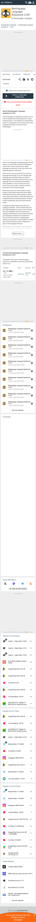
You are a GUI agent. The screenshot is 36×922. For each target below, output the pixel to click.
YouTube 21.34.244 (14, 840)
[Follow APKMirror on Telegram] (22, 584)
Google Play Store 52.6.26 (16, 676)
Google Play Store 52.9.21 (16, 765)
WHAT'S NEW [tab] (6, 74)
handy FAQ (13, 261)
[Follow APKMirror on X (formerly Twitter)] (5, 584)
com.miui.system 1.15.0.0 (16, 779)
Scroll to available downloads (19, 96)
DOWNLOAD (26, 74)
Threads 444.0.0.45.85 (15, 867)
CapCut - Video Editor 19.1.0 (17, 648)
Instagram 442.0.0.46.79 (16, 758)
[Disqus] (18, 497)
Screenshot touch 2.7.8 (15, 880)
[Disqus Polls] (19, 445)
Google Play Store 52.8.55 (16, 690)
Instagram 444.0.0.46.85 (16, 805)
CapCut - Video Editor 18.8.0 (17, 641)
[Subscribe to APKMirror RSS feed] (31, 584)
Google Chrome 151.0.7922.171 (13, 854)
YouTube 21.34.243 (14, 751)
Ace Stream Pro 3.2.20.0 (16, 887)
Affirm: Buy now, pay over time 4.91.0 (20, 874)
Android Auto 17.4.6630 (16, 772)
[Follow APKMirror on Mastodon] (14, 584)
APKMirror (8, 2)
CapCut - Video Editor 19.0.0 (17, 655)
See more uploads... (18, 410)
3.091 (7, 271)
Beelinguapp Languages (23, 18)
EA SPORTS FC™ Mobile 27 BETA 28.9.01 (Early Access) (17, 703)
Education (6, 79)
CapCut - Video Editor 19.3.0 (17, 737)
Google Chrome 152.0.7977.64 (18, 819)
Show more (17, 233)
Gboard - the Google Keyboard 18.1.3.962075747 (18, 894)
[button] (19, 79)
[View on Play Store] (24, 79)
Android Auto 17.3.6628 (16, 744)
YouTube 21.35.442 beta (16, 826)
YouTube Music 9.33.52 (15, 697)
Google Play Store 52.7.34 (16, 669)
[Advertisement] (18, 51)
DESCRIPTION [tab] (16, 74)
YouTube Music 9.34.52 (15, 812)
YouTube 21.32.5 (13, 683)
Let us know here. (22, 910)
